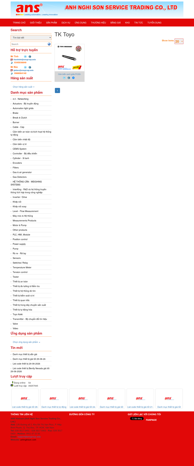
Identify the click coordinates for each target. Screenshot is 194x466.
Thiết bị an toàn (20, 281)
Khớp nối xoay (19, 206)
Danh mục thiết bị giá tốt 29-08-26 (29, 358)
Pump (15, 248)
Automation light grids (23, 108)
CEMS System (20, 148)
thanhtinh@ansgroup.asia (25, 59)
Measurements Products (24, 220)
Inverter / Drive (20, 197)
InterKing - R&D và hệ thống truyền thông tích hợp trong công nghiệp (28, 191)
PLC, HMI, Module (21, 234)
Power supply (19, 243)
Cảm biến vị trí (20, 144)
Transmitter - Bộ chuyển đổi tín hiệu (30, 318)
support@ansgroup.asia (29, 436)
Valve (15, 323)
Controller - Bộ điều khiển (25, 153)
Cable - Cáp (18, 126)
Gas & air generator (22, 172)
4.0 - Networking (20, 98)
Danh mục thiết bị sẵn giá (25, 354)
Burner (16, 122)
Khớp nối (17, 201)
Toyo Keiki (18, 314)
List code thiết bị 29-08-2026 (26, 363)
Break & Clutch (20, 117)
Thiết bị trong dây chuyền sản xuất (29, 304)
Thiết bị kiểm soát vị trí (23, 295)
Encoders (17, 162)
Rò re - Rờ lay (19, 253)
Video (15, 328)
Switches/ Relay (20, 262)
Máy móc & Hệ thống (23, 215)
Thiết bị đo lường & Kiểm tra (26, 286)
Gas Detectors (20, 176)
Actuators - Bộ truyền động (25, 103)
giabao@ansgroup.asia (23, 70)
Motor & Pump (20, 225)
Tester (16, 276)
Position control (20, 239)
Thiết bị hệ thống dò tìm (24, 290)
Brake (15, 112)
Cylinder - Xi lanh (21, 158)
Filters (16, 167)
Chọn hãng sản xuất (23, 86)
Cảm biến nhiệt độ (21, 139)
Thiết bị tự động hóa (22, 309)
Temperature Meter (22, 267)
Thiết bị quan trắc (21, 300)
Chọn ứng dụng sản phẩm (26, 341)
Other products (20, 229)
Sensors (17, 257)
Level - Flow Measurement (25, 211)
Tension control (20, 272)
